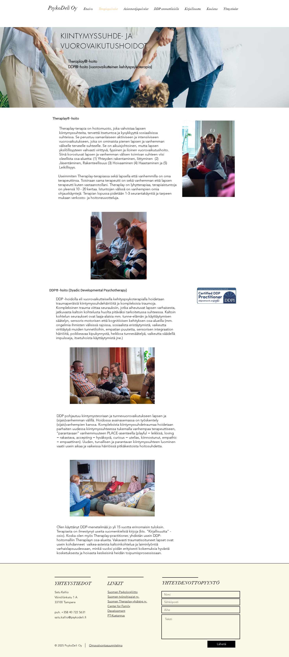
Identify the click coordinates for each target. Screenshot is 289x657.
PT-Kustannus (116, 615)
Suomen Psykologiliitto (123, 592)
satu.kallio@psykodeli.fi (70, 617)
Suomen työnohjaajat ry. (123, 596)
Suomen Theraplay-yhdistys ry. (127, 601)
